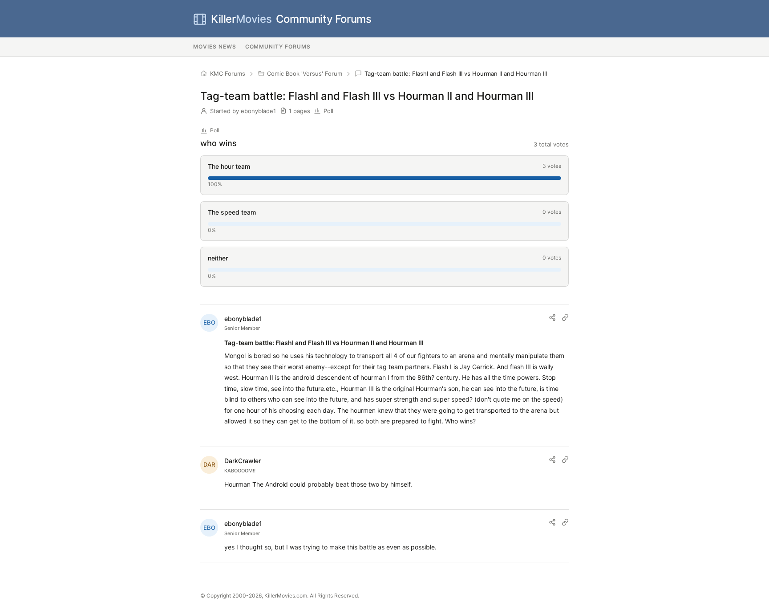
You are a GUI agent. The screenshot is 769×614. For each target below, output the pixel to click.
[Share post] (552, 317)
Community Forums (291, 18)
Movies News (214, 46)
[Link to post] (565, 317)
